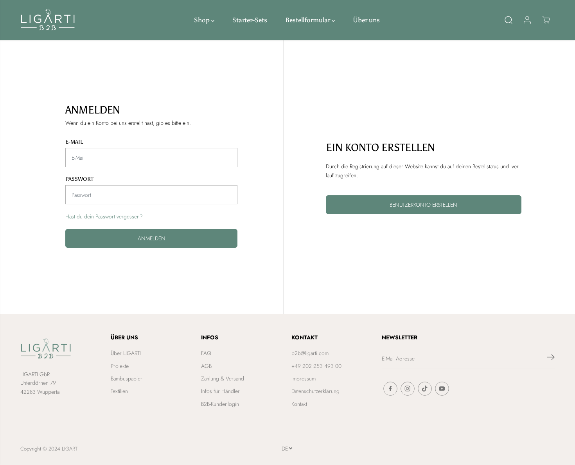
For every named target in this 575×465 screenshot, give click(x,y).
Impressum (303, 378)
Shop (202, 20)
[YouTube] (442, 388)
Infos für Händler (220, 391)
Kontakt (299, 404)
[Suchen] (508, 20)
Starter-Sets (249, 20)
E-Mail (74, 142)
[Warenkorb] (546, 20)
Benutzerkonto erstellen (423, 205)
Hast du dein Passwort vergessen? (104, 216)
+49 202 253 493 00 (316, 366)
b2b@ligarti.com (310, 353)
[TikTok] (424, 388)
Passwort (79, 179)
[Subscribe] (551, 358)
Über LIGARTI (126, 353)
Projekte (120, 366)
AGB (206, 366)
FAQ (206, 353)
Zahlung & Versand (222, 378)
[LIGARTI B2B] (47, 20)
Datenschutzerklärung (315, 391)
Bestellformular (308, 20)
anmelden (151, 238)
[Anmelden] (527, 20)
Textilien (119, 391)
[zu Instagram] (407, 388)
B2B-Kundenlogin (220, 404)
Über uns (366, 20)
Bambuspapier (126, 378)
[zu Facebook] (390, 388)
